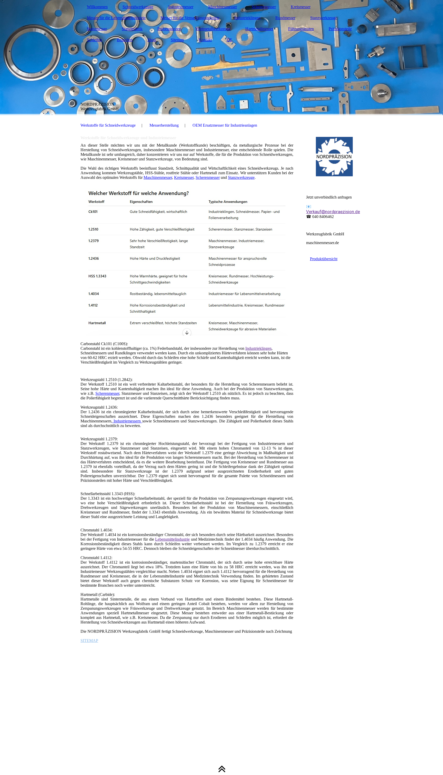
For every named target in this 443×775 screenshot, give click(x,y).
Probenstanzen (169, 29)
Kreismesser (300, 7)
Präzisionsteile (340, 29)
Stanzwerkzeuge (323, 18)
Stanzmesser (97, 29)
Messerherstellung (164, 125)
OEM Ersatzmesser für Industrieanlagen (225, 125)
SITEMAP (89, 640)
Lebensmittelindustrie (172, 539)
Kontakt (205, 40)
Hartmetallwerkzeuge (213, 29)
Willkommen (97, 7)
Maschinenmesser (222, 7)
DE (229, 40)
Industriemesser (180, 7)
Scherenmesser (264, 7)
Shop (151, 40)
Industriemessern (127, 421)
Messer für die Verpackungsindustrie (189, 18)
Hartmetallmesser (259, 29)
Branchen (125, 40)
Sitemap (177, 40)
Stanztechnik (132, 29)
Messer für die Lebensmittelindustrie (116, 18)
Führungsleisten (301, 29)
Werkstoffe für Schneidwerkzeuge (108, 125)
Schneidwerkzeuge (138, 7)
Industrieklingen (247, 18)
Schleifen (94, 40)
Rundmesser (285, 18)
